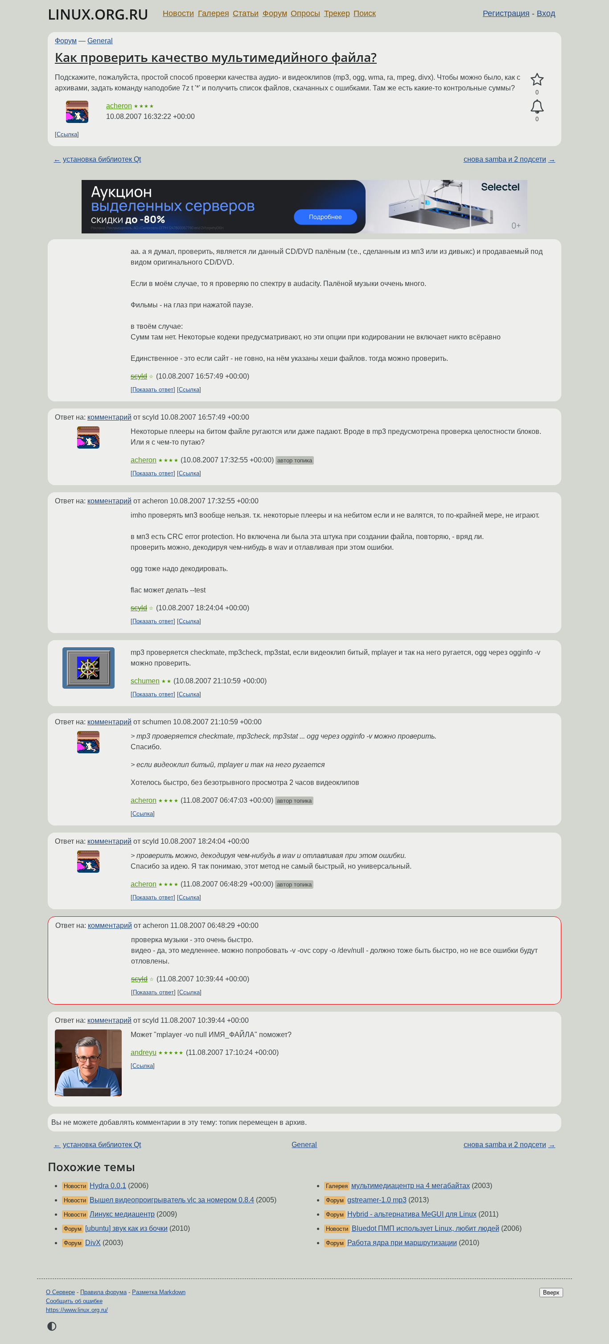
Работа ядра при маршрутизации (402, 1242)
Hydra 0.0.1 (108, 1185)
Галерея (213, 13)
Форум (275, 13)
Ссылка (67, 134)
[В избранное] (537, 80)
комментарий (109, 417)
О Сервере (60, 1292)
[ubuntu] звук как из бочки (126, 1228)
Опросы (305, 13)
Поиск (365, 13)
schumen (145, 681)
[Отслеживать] (537, 107)
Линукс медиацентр (122, 1214)
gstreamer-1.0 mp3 (377, 1200)
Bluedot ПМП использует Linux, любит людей (425, 1228)
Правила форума (103, 1292)
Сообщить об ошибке (74, 1301)
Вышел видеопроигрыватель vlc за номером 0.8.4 (172, 1200)
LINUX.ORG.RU (98, 14)
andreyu (143, 1052)
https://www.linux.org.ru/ (77, 1310)
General (100, 41)
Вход (546, 13)
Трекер (337, 13)
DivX (93, 1242)
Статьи (246, 13)
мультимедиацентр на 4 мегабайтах (410, 1185)
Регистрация (506, 13)
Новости (178, 13)
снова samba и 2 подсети (505, 159)
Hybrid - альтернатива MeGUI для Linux (412, 1214)
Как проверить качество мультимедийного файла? (216, 57)
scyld (139, 376)
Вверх (551, 1292)
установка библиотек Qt (102, 159)
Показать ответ (152, 389)
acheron (119, 106)
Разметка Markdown (158, 1292)
